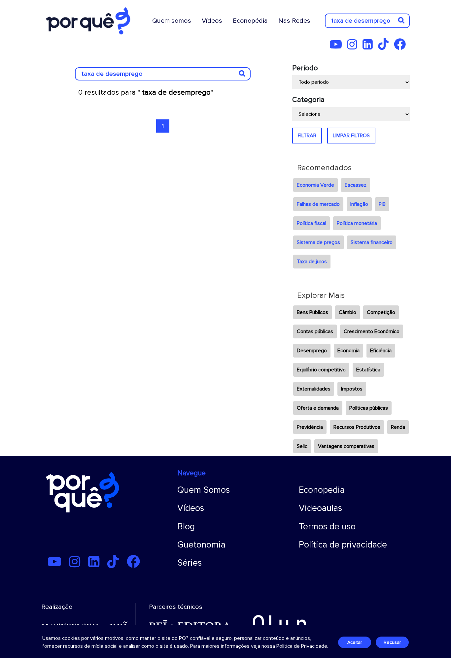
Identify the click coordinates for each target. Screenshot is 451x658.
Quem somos (171, 21)
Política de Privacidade (301, 646)
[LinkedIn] (370, 47)
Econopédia (250, 21)
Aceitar (354, 642)
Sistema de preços (318, 242)
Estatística (368, 369)
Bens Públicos (312, 312)
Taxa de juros (312, 261)
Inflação (359, 204)
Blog (186, 526)
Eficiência (381, 350)
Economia (348, 350)
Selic (302, 446)
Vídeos (212, 21)
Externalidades (313, 389)
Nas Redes (294, 21)
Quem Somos (203, 490)
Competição (381, 312)
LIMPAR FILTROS (351, 135)
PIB (382, 204)
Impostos (352, 389)
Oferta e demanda (318, 408)
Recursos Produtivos (356, 427)
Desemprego (312, 350)
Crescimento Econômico (371, 331)
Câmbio (347, 312)
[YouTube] (338, 47)
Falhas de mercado (318, 204)
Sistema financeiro (372, 242)
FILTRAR (307, 135)
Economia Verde (315, 185)
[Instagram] (354, 47)
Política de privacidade (343, 544)
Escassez (355, 185)
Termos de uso (327, 526)
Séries (189, 562)
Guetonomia (201, 544)
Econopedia (322, 490)
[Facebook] (402, 47)
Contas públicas (315, 331)
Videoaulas (320, 508)
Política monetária (357, 223)
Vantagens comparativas (346, 446)
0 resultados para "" (145, 92)
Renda (398, 427)
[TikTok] (385, 47)
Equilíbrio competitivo (321, 369)
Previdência (310, 427)
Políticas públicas (368, 408)
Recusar (392, 642)
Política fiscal (311, 223)
